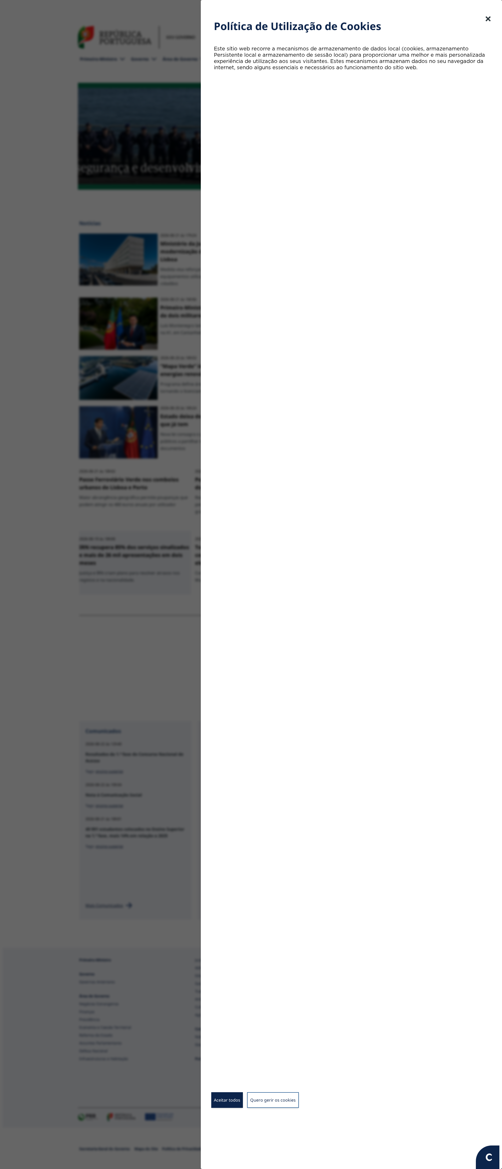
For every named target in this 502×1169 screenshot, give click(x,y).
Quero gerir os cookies (273, 1100)
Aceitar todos (227, 1100)
